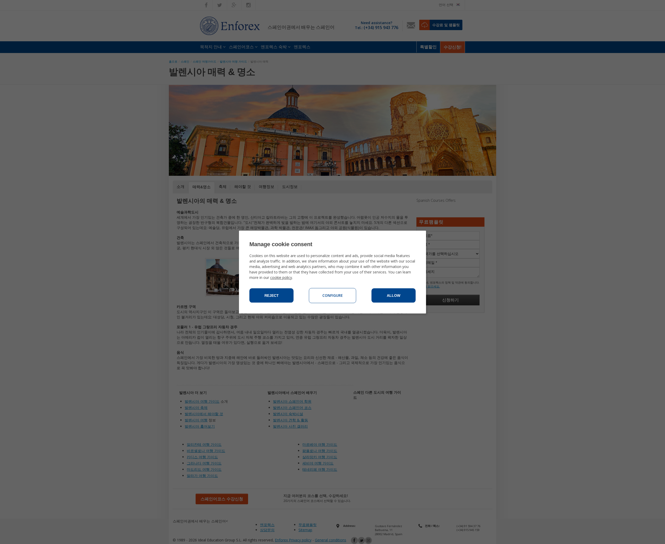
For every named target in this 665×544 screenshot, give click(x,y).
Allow (393, 295)
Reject (271, 295)
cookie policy (281, 277)
